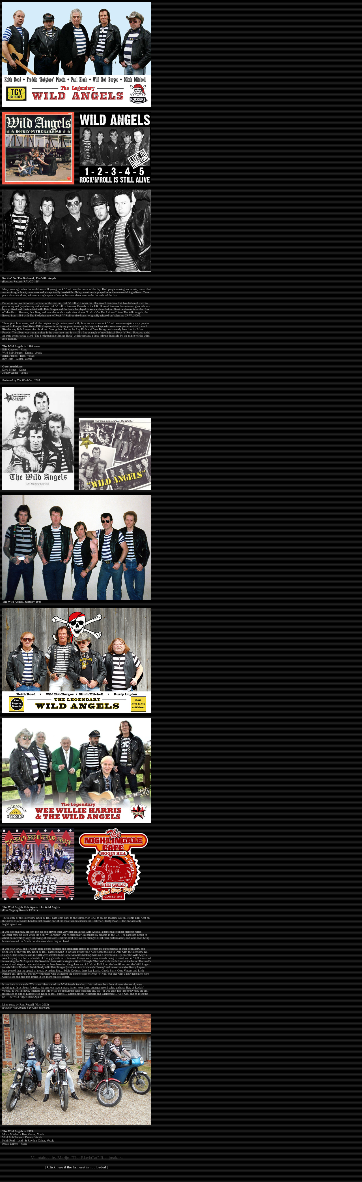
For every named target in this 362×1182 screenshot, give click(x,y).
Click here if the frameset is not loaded (76, 1167)
